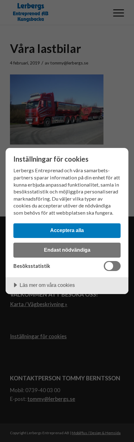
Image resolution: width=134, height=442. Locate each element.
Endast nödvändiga (67, 250)
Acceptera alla (67, 230)
